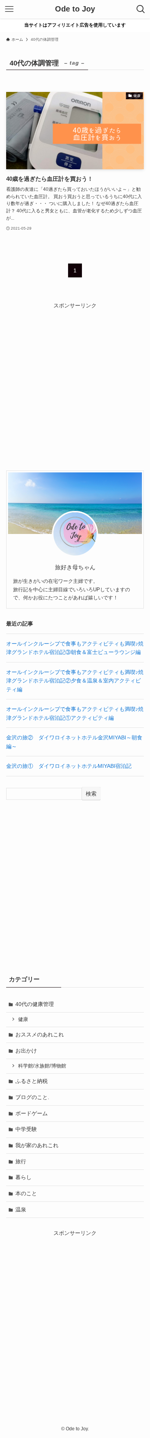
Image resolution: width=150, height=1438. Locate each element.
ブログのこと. (32, 1097)
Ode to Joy (75, 9)
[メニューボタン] (9, 9)
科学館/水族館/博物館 (42, 1066)
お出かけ (26, 1051)
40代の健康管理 (34, 1004)
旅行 (20, 1161)
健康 (23, 1019)
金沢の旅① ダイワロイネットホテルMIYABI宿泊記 (69, 766)
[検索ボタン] (141, 9)
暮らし (23, 1177)
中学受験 (26, 1129)
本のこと (26, 1193)
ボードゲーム (31, 1113)
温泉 (20, 1209)
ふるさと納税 (31, 1081)
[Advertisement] (75, 385)
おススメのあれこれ (39, 1034)
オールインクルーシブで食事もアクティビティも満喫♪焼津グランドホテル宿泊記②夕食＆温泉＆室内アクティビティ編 (74, 680)
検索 (91, 794)
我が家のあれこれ (36, 1145)
